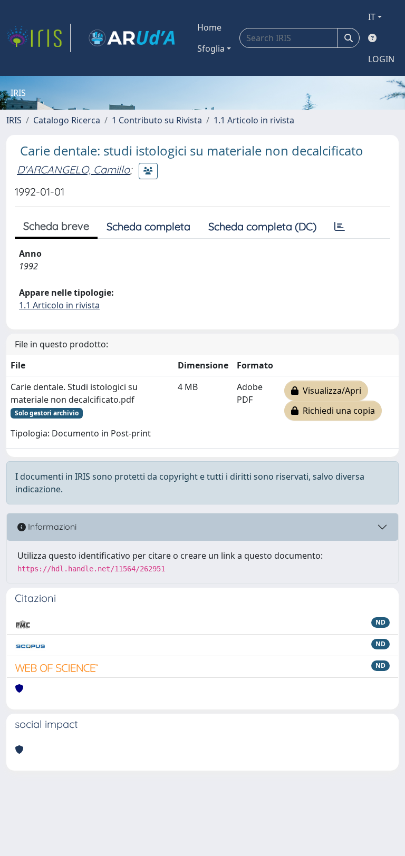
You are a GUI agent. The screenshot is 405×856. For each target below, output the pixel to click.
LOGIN (381, 59)
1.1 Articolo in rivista (254, 120)
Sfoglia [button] (211, 48)
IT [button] (371, 17)
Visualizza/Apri (329, 390)
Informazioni (51, 526)
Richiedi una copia (336, 410)
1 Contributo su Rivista (157, 120)
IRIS (14, 120)
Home (209, 27)
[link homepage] (38, 38)
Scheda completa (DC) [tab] (262, 226)
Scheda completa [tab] (148, 226)
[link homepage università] (132, 38)
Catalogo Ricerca (66, 120)
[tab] (339, 227)
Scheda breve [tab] (56, 225)
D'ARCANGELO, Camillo (73, 169)
